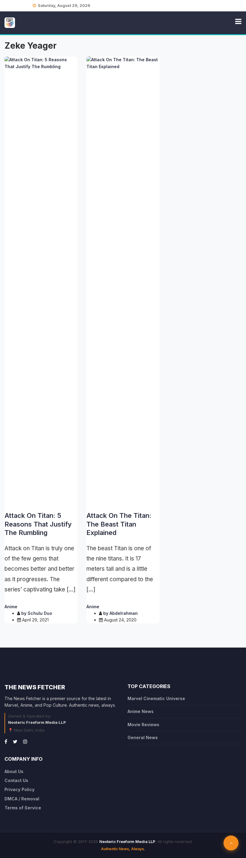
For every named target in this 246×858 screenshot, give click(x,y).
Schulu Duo (40, 613)
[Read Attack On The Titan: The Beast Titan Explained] (122, 281)
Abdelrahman (124, 613)
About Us (13, 771)
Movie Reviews (143, 724)
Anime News (141, 711)
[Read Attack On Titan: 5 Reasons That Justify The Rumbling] (40, 281)
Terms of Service (22, 807)
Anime (10, 606)
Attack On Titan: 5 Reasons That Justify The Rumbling (38, 524)
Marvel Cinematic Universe (156, 698)
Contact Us (16, 780)
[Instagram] (25, 742)
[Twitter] (15, 742)
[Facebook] (5, 742)
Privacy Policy (19, 789)
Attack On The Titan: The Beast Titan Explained (119, 524)
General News (143, 737)
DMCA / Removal (21, 798)
